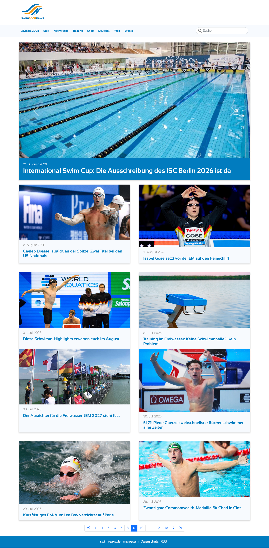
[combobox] (222, 30)
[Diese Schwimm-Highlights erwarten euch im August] (74, 300)
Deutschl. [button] (104, 30)
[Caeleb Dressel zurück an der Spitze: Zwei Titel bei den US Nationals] (74, 212)
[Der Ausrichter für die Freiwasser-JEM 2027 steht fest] (74, 376)
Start (46, 30)
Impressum (131, 541)
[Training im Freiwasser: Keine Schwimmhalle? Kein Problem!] (194, 300)
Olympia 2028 (30, 30)
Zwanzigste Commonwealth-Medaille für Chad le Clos (192, 508)
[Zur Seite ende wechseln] (181, 528)
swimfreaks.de (110, 541)
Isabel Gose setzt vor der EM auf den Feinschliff (186, 258)
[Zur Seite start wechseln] (88, 528)
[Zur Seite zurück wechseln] (95, 528)
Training (78, 30)
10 (141, 528)
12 (158, 528)
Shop (90, 30)
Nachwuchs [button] (61, 30)
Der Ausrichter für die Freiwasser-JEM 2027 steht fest (71, 415)
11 (150, 528)
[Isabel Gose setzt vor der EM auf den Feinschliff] (194, 215)
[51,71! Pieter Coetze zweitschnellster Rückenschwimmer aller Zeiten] (194, 380)
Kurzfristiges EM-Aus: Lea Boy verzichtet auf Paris (68, 515)
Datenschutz (149, 541)
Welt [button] (117, 30)
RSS (163, 541)
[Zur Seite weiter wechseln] (173, 528)
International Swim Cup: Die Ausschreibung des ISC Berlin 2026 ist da (127, 170)
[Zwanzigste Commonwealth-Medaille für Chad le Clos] (194, 469)
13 (166, 528)
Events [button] (128, 30)
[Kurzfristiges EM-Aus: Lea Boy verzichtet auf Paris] (74, 472)
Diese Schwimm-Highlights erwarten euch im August (71, 339)
